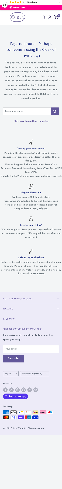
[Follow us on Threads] (17, 389)
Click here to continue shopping (31, 121)
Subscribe (13, 358)
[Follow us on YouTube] (35, 389)
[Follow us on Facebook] (5, 389)
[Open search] (43, 17)
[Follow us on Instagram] (23, 389)
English (8, 374)
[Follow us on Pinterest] (29, 389)
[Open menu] (4, 17)
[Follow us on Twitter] (11, 389)
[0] (56, 17)
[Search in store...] (55, 111)
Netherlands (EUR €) (32, 374)
